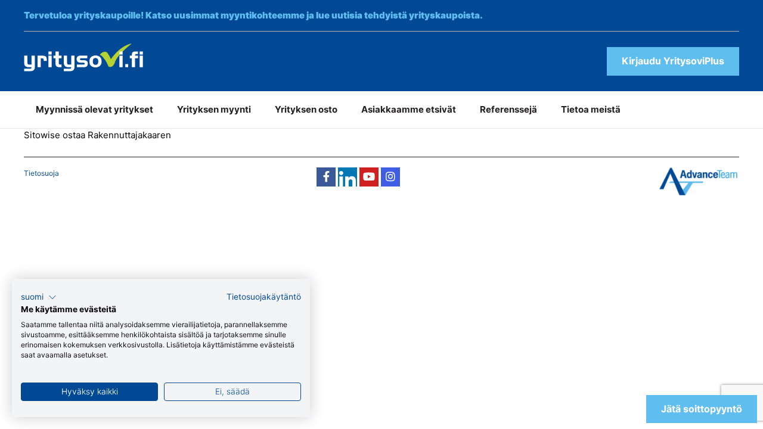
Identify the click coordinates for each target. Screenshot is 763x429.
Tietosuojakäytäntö (264, 296)
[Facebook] (326, 176)
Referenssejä (508, 109)
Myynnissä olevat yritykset (94, 109)
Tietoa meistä (591, 109)
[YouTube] (369, 176)
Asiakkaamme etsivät (408, 109)
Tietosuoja (41, 173)
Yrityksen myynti (214, 109)
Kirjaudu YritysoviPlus (673, 61)
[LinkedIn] (347, 176)
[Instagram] (390, 176)
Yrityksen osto (306, 109)
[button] (39, 297)
